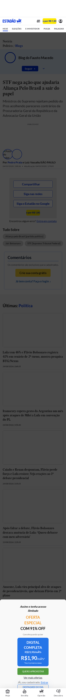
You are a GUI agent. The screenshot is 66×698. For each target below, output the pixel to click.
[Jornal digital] (38, 21)
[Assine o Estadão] (49, 21)
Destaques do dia (33, 687)
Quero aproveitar (33, 671)
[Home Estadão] (12, 21)
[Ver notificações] (60, 21)
